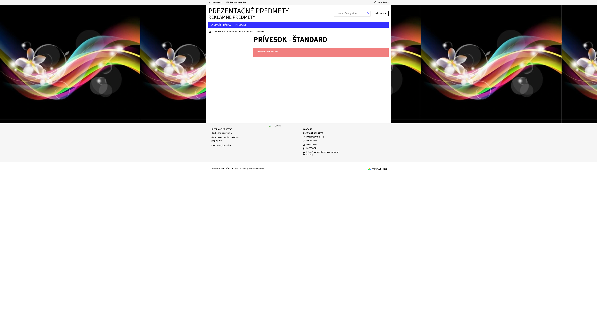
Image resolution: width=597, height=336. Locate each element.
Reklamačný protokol (221, 145)
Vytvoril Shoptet (379, 168)
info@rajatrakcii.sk (238, 2)
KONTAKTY (216, 141)
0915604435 (216, 2)
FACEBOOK (311, 148)
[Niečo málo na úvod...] (210, 31)
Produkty (241, 25)
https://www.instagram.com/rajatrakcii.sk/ (322, 153)
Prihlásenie (383, 2)
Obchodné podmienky (221, 133)
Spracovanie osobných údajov (225, 137)
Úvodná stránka (221, 25)
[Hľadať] (368, 13)
